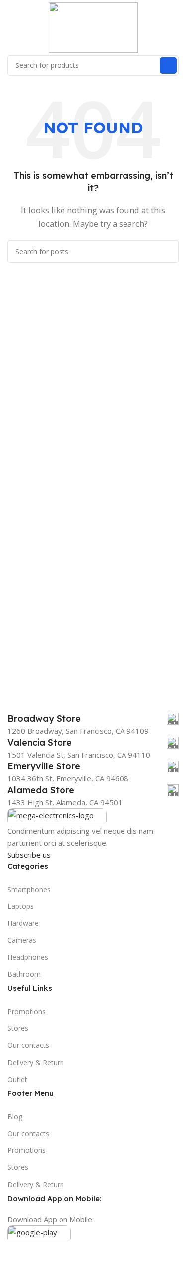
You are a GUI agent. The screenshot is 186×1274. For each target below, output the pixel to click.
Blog (14, 1116)
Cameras (21, 940)
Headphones (27, 957)
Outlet (17, 1079)
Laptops (20, 906)
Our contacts (28, 1045)
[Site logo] (93, 26)
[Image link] (57, 816)
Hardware (23, 923)
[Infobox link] (93, 719)
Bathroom (24, 974)
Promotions (26, 1011)
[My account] (175, 27)
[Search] (168, 65)
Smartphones (29, 889)
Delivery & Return (35, 1062)
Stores (17, 1028)
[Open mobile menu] (11, 27)
